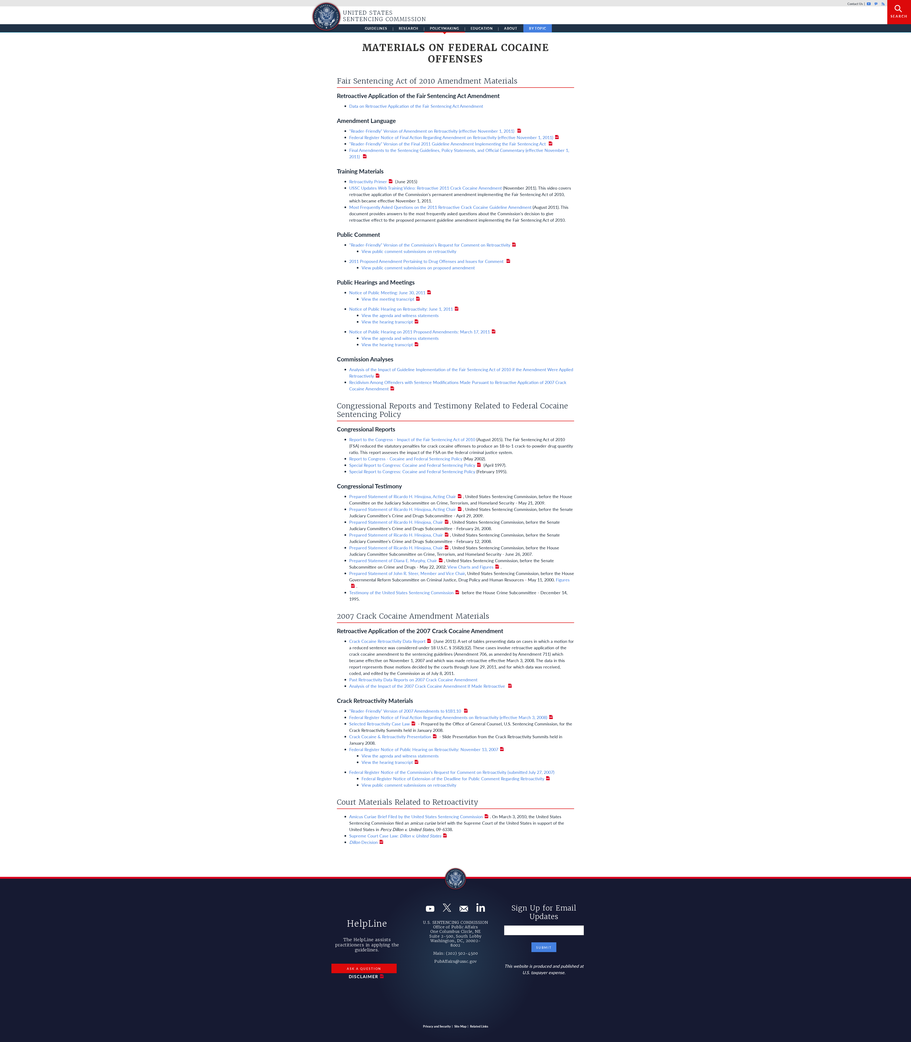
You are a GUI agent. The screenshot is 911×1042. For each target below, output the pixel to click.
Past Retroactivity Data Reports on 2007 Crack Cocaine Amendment (413, 679)
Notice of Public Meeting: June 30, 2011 (387, 292)
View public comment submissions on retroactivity (409, 251)
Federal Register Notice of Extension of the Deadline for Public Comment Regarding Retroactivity (453, 778)
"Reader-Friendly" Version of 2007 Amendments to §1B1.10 (405, 711)
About (510, 28)
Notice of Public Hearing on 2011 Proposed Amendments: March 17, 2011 (419, 332)
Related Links (479, 1026)
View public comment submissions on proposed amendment (418, 268)
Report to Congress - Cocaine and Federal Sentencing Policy (405, 459)
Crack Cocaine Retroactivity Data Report (387, 641)
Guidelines (376, 28)
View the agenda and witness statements (400, 315)
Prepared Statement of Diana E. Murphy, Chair (393, 560)
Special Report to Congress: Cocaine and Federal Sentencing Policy (412, 465)
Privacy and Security (437, 1026)
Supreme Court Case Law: (395, 836)
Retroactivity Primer (368, 181)
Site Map (460, 1026)
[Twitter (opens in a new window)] (447, 910)
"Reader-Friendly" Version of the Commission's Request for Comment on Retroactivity (429, 245)
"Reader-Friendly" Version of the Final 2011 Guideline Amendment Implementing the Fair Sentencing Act (448, 144)
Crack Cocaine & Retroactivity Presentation (390, 736)
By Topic (537, 28)
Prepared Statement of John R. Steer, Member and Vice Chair (407, 573)
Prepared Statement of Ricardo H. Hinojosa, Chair (396, 522)
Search (899, 16)
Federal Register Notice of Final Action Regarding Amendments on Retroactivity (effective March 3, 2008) (448, 717)
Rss (882, 3)
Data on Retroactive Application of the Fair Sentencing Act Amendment (416, 106)
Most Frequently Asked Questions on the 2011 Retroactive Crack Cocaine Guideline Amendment (440, 207)
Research (408, 28)
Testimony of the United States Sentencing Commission (401, 592)
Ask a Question (364, 968)
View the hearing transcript (387, 322)
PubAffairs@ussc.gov (455, 961)
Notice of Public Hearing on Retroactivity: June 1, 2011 (401, 309)
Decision (363, 842)
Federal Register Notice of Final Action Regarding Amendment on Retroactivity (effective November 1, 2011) (451, 137)
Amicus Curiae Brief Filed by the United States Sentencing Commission (416, 816)
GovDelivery (876, 3)
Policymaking (444, 28)
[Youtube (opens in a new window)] (430, 910)
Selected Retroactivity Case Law (379, 724)
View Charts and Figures (470, 567)
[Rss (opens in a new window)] (480, 910)
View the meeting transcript (388, 299)
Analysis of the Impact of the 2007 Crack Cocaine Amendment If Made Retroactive (427, 686)
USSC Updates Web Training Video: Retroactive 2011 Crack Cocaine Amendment (425, 188)
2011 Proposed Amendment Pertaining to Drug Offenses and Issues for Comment (427, 261)
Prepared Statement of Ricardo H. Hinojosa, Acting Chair (402, 496)
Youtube (869, 3)
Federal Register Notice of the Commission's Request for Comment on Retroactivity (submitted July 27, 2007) (451, 772)
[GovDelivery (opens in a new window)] (464, 910)
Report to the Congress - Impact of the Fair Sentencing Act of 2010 (412, 439)
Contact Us (855, 3)
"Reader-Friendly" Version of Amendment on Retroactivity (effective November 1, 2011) (432, 131)
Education (482, 28)
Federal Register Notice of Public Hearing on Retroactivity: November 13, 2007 (423, 749)
